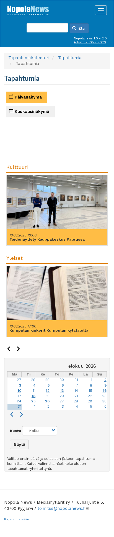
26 (47, 401)
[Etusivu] (28, 8)
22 (90, 396)
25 (33, 401)
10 (19, 391)
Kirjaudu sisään (16, 519)
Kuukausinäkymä (31, 111)
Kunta (15, 431)
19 (48, 396)
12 (48, 391)
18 (33, 396)
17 (19, 396)
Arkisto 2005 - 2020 (90, 42)
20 (61, 396)
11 (34, 391)
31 (76, 380)
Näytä (19, 444)
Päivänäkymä (27, 97)
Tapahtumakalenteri (28, 57)
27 (19, 380)
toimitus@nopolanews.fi (62, 508)
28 (33, 380)
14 (76, 391)
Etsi (81, 28)
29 (47, 380)
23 (104, 396)
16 (105, 391)
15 (90, 391)
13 (62, 391)
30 (61, 380)
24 (19, 401)
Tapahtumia (70, 57)
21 (76, 396)
